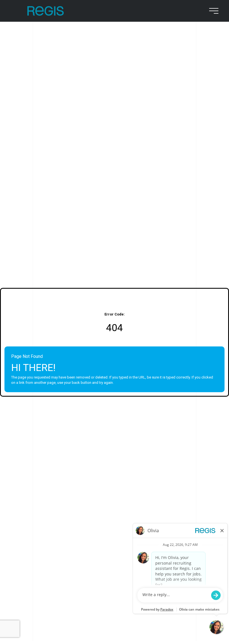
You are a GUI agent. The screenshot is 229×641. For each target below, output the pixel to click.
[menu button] (212, 11)
